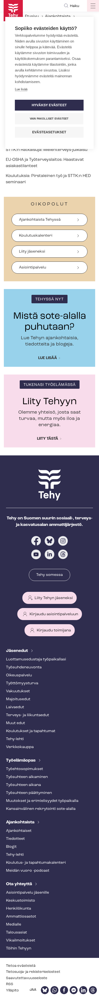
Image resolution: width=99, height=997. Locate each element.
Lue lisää (47, 358)
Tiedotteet (15, 839)
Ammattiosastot (21, 917)
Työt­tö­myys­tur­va (22, 683)
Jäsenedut (17, 651)
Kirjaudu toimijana (54, 630)
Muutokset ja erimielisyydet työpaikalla (42, 801)
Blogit (11, 847)
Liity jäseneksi (32, 252)
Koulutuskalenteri (35, 236)
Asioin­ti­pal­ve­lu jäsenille (27, 893)
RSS (9, 984)
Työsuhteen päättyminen (29, 793)
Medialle (13, 924)
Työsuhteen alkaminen (27, 777)
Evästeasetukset (49, 132)
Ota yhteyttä (19, 884)
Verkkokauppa (20, 747)
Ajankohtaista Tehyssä (40, 220)
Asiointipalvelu (32, 267)
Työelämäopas (21, 760)
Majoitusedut (18, 699)
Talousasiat (16, 932)
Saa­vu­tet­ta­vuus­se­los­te (26, 978)
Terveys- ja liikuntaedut (27, 715)
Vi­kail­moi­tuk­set (20, 940)
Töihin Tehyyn (18, 948)
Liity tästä (47, 439)
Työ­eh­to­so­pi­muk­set (24, 769)
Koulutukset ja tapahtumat (30, 731)
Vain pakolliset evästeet (49, 118)
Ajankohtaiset (18, 831)
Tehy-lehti (15, 739)
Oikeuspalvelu (19, 675)
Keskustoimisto (20, 901)
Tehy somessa (49, 575)
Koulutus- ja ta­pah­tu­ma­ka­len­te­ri (36, 863)
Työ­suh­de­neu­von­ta (24, 667)
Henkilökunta (18, 909)
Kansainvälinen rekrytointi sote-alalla (40, 809)
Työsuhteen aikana (23, 785)
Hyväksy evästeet (49, 105)
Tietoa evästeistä (21, 966)
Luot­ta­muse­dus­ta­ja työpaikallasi (36, 659)
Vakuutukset (18, 691)
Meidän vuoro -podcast (27, 871)
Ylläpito (12, 990)
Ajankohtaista (57, 16)
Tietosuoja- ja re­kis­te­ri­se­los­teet (33, 972)
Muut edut (15, 723)
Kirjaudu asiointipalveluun (54, 614)
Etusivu (32, 16)
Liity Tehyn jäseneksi (54, 598)
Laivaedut (15, 707)
